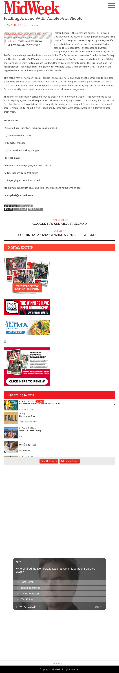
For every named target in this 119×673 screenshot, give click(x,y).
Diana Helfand (14, 25)
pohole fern (35, 209)
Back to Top (58, 663)
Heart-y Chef (25, 206)
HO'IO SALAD (20, 209)
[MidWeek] (32, 8)
